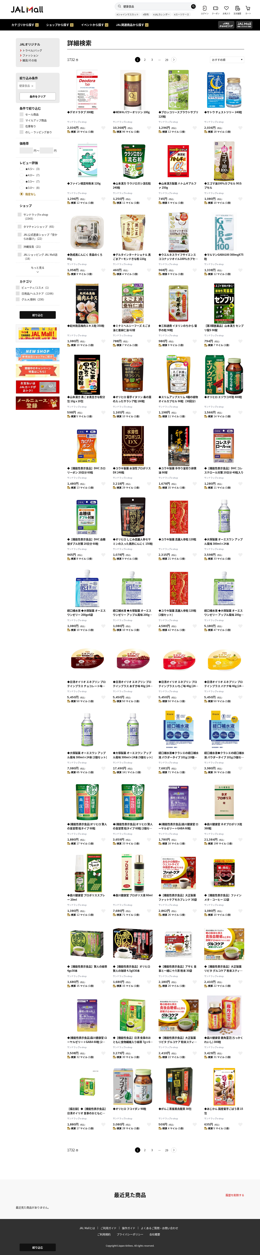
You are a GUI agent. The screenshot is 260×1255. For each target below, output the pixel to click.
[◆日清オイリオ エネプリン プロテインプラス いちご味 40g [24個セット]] (179, 660)
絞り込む (37, 1247)
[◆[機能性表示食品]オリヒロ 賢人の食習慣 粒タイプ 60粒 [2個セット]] (133, 802)
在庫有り (30, 126)
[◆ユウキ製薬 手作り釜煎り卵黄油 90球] (179, 446)
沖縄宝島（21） (32, 246)
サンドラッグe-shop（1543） (35, 216)
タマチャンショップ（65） (39, 226)
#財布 (146, 14)
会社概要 (154, 1234)
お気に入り (103, 128)
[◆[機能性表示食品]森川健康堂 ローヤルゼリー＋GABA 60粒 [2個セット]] (87, 1016)
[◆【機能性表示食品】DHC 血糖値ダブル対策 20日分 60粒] (87, 517)
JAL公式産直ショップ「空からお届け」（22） (40, 236)
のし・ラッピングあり (38, 132)
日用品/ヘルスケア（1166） (38, 293)
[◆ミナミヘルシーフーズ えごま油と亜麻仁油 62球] (133, 304)
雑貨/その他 (29, 60)
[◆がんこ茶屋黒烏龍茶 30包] (179, 1087)
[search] (193, 6)
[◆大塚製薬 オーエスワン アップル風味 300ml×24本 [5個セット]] (133, 731)
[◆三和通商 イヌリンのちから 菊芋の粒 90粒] (179, 304)
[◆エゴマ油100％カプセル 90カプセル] (224, 161)
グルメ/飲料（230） (34, 299)
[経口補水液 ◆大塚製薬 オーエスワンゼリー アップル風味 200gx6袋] (133, 588)
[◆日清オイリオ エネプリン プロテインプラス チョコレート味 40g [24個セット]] (87, 660)
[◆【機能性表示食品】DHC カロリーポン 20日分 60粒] (87, 446)
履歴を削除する (235, 1195)
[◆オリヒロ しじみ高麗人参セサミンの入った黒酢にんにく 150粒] (133, 517)
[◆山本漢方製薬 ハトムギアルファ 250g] (179, 161)
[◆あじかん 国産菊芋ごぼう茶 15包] (224, 1087)
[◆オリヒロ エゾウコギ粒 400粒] (224, 375)
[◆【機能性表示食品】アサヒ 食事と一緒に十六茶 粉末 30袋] (179, 944)
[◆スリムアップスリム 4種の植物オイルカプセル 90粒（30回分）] (179, 375)
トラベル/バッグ (32, 50)
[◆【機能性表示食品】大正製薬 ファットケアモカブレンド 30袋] (179, 873)
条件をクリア (38, 96)
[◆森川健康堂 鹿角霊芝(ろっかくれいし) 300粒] (224, 1016)
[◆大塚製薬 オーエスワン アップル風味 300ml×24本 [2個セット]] (87, 731)
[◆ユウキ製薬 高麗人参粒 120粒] (179, 517)
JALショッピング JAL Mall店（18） (40, 256)
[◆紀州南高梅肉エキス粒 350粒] (87, 304)
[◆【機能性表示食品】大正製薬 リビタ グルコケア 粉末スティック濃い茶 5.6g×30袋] (179, 1016)
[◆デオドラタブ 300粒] (87, 90)
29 (166, 60)
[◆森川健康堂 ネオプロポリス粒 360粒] (224, 802)
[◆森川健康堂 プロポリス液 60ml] (133, 873)
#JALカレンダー (161, 14)
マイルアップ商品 (36, 120)
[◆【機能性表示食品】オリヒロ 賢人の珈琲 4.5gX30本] (133, 944)
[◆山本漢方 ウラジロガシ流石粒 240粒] (133, 161)
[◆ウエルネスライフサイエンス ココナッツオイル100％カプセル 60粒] (179, 232)
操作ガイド (128, 1228)
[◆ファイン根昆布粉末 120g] (87, 161)
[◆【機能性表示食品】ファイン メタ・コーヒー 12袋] (224, 873)
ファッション (30, 55)
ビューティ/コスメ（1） (36, 287)
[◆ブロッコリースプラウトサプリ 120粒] (179, 90)
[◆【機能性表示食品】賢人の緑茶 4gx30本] (87, 944)
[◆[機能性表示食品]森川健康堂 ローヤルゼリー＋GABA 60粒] (179, 802)
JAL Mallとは (87, 1228)
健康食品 (24, 85)
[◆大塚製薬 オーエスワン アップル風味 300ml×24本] (224, 517)
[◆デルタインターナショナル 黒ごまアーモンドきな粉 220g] (133, 232)
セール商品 (32, 114)
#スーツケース (181, 14)
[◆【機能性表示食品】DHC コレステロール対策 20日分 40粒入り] (224, 446)
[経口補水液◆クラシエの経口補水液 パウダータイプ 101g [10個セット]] (179, 731)
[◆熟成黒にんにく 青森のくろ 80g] (87, 232)
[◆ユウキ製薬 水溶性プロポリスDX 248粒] (133, 446)
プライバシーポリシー (130, 1234)
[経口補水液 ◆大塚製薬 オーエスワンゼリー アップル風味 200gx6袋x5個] (224, 588)
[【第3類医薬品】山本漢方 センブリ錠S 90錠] (224, 304)
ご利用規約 (104, 1234)
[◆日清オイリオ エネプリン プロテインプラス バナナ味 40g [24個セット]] (224, 660)
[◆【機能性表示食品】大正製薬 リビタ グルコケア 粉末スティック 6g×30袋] (224, 944)
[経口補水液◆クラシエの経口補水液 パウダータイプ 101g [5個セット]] (224, 731)
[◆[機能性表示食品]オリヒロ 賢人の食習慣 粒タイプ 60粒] (87, 802)
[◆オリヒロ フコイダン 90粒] (133, 1087)
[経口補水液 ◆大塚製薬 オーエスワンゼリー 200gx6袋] (87, 588)
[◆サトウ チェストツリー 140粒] (224, 90)
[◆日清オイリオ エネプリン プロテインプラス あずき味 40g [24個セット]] (133, 660)
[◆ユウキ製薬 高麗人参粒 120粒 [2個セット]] (179, 588)
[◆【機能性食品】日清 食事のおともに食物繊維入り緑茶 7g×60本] (133, 1016)
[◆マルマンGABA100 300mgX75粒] (224, 232)
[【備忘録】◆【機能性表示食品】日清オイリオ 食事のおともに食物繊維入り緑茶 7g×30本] (87, 1087)
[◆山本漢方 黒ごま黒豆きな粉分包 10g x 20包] (87, 375)
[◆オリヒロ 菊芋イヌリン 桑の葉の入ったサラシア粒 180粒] (133, 375)
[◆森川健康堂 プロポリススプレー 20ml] (87, 873)
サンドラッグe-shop (77, 121)
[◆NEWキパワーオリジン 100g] (133, 90)
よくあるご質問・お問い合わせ (159, 1228)
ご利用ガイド (108, 1228)
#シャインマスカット (128, 14)
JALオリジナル (30, 44)
